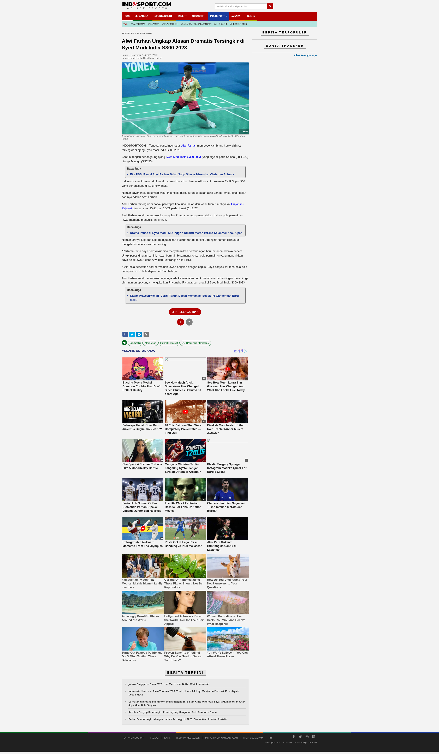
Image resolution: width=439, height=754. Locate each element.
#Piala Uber (153, 24)
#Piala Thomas (138, 24)
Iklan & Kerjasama (253, 737)
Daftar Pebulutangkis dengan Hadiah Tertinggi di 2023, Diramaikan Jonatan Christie (177, 719)
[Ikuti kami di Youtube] (313, 737)
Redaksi (154, 737)
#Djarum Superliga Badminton (196, 24)
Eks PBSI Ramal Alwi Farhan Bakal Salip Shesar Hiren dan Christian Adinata (182, 174)
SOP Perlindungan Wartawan (221, 737)
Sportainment (163, 16)
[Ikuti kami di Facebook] (293, 737)
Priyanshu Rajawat (169, 343)
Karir (167, 737)
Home (127, 16)
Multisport (217, 16)
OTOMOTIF (198, 16)
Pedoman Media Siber (188, 737)
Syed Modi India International (195, 343)
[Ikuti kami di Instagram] (307, 737)
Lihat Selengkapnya (305, 55)
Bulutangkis (135, 343)
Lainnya (235, 16)
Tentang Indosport (133, 737)
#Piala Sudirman (170, 24)
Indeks (251, 16)
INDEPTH (183, 16)
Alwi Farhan (188, 145)
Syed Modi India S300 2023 (183, 157)
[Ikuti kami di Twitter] (300, 737)
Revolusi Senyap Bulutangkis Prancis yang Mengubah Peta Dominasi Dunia (172, 712)
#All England (221, 24)
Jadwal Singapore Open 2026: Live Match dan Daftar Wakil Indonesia (168, 684)
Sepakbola (141, 16)
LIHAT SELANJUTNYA (184, 311)
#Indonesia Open (238, 24)
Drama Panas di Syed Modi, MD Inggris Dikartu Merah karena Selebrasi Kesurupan (186, 233)
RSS (270, 737)
